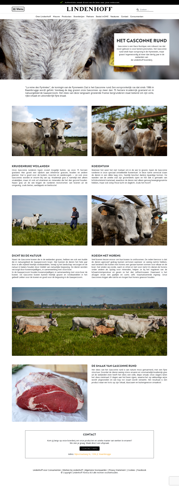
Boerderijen (79, 16)
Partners (90, 16)
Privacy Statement (117, 470)
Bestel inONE (102, 16)
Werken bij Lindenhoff (73, 470)
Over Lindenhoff (43, 16)
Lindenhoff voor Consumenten (47, 470)
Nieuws (56, 16)
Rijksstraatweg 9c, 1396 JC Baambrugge (92, 454)
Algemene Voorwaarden (96, 470)
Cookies (131, 470)
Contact (124, 16)
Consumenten (136, 16)
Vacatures (114, 16)
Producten (66, 16)
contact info (89, 448)
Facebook (141, 470)
